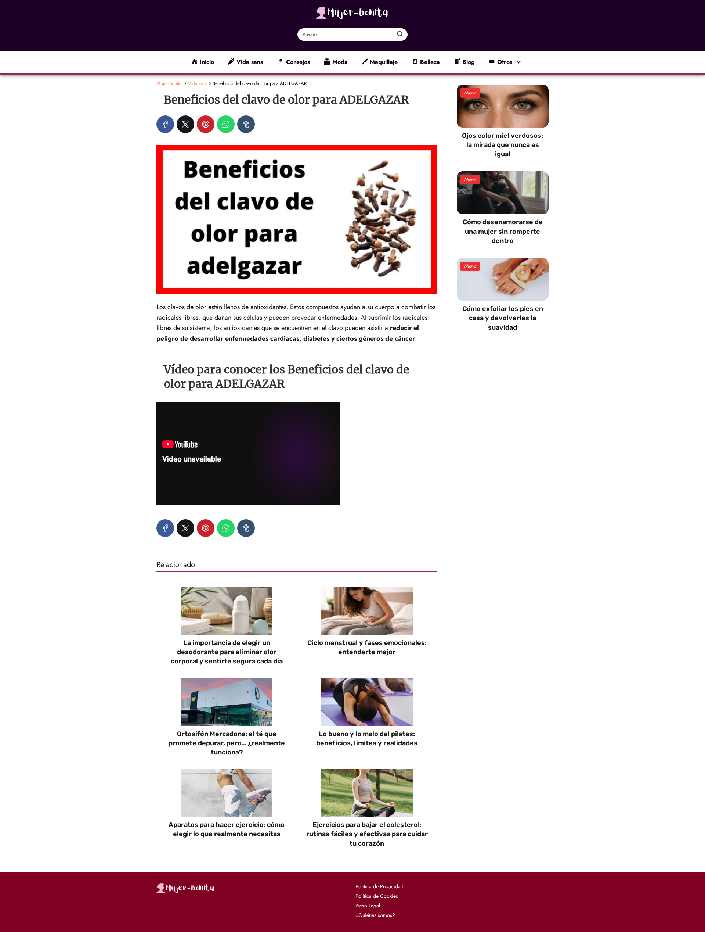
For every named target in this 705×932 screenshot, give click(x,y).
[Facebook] (165, 124)
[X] (185, 124)
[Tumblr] (246, 124)
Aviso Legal (367, 905)
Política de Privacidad (379, 886)
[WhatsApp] (226, 124)
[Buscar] (400, 34)
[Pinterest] (205, 124)
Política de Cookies (376, 896)
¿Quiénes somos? (375, 915)
